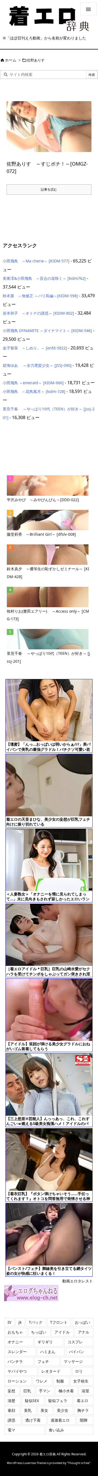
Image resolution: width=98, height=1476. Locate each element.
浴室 (85, 1390)
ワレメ (41, 1381)
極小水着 (66, 1390)
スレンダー (17, 1351)
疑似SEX (32, 1400)
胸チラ (83, 1410)
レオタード (50, 1371)
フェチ (43, 1361)
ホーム (10, 60)
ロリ (79, 1371)
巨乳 (27, 1390)
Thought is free (78, 1463)
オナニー (15, 1341)
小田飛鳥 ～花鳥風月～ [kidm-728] (34, 391)
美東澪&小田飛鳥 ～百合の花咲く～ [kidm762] (44, 278)
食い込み (56, 1429)
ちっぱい (38, 1332)
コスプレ (75, 1341)
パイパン (76, 1351)
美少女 (62, 1410)
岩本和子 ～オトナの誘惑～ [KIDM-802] (38, 313)
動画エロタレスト (77, 1280)
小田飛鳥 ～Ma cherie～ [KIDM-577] (36, 260)
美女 (44, 1410)
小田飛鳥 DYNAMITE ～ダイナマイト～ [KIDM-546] (47, 330)
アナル (83, 1332)
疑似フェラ (57, 1400)
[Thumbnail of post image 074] (49, 126)
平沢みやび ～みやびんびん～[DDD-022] (43, 499)
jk (20, 1322)
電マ (11, 1429)
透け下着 (33, 1420)
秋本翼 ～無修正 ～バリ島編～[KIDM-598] (40, 295)
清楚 (11, 1400)
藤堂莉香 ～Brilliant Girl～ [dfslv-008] (41, 534)
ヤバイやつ (17, 1371)
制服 (60, 1381)
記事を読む (49, 189)
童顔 (11, 1410)
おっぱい (82, 1322)
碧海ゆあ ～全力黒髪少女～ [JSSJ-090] (37, 365)
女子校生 (80, 1381)
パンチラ (15, 1361)
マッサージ (73, 1361)
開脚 (83, 1420)
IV (9, 1322)
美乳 (28, 1410)
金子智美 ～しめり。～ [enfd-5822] (35, 348)
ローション (17, 1381)
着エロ (82, 1400)
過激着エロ (60, 1420)
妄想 (11, 1390)
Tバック (35, 1322)
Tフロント (59, 1322)
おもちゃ (15, 1332)
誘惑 (11, 1420)
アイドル (62, 1332)
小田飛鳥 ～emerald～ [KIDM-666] (33, 382)
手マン (44, 1390)
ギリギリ (45, 1341)
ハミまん (47, 1351)
